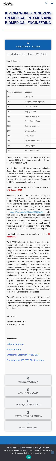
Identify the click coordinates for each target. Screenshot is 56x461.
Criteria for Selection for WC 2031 (23, 355)
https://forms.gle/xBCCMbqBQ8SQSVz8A (26, 212)
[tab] (28, 45)
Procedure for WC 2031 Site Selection (25, 360)
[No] (52, 452)
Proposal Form (14, 349)
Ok (28, 457)
